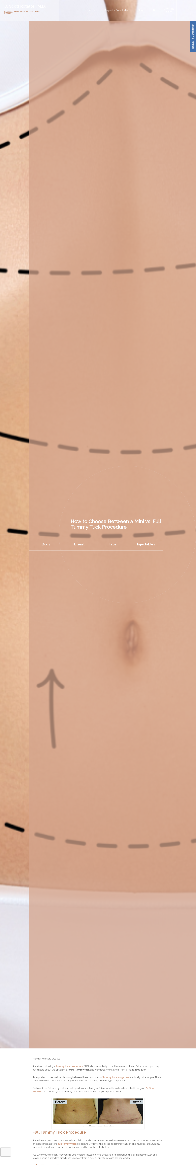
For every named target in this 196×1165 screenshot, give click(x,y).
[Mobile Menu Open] (186, 10)
